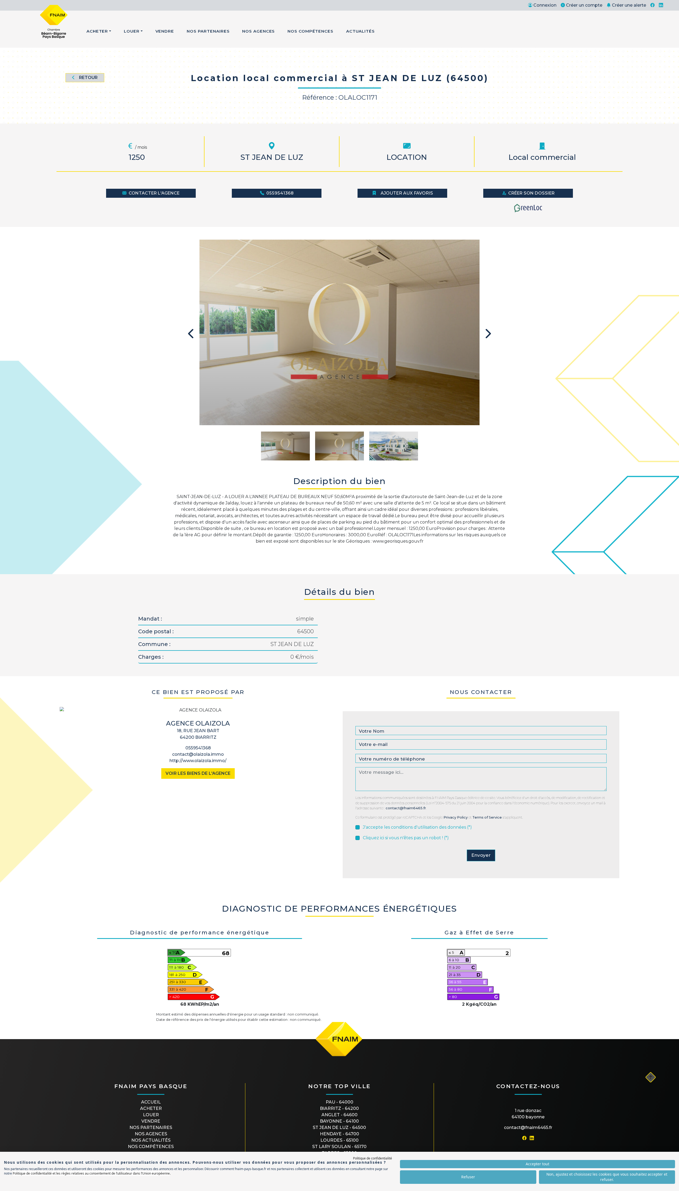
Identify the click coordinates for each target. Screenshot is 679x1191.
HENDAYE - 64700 (339, 1133)
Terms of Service (487, 817)
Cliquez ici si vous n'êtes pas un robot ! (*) (406, 837)
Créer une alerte (629, 5)
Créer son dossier (531, 193)
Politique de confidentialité (372, 1158)
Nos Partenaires (208, 31)
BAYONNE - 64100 (339, 1121)
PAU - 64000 (339, 1102)
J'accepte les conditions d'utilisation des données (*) (417, 827)
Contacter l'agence (154, 193)
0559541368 (280, 193)
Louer (132, 31)
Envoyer (481, 855)
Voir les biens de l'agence (198, 773)
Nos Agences (258, 31)
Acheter (97, 31)
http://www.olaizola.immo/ (198, 760)
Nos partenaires (150, 1127)
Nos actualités (151, 1140)
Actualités (360, 31)
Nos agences (151, 1133)
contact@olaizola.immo (198, 754)
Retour (88, 77)
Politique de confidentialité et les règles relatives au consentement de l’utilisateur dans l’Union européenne (91, 1173)
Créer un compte (584, 5)
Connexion (544, 5)
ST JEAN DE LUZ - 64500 (339, 1127)
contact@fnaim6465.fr (406, 808)
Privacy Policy (455, 817)
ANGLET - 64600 (339, 1114)
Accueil (151, 1102)
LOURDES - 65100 (339, 1140)
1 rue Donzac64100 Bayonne (528, 1113)
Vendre (164, 31)
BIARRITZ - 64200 (339, 1108)
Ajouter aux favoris (407, 193)
